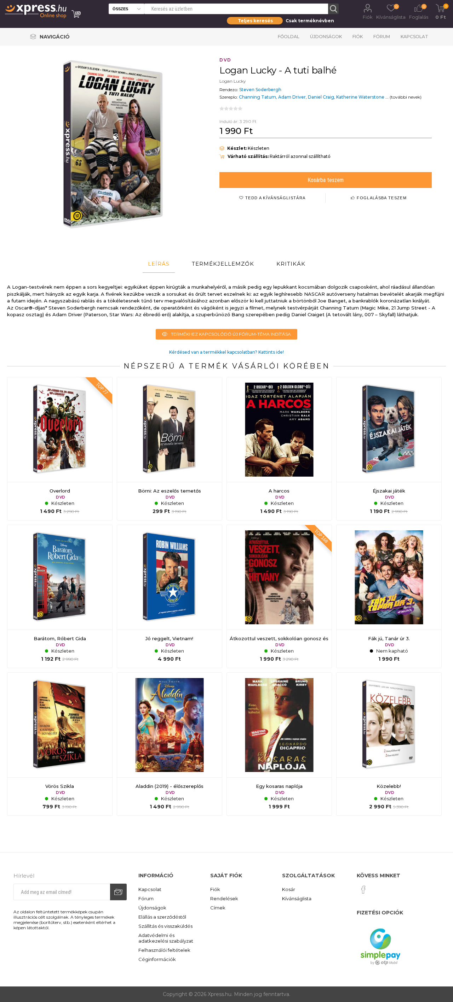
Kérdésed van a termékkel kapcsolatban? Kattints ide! (226, 352)
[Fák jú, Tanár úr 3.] (389, 596)
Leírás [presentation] (159, 263)
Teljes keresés (255, 20)
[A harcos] (279, 448)
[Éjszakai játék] (389, 448)
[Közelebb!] (389, 744)
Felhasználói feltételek (164, 950)
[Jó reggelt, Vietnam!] (169, 596)
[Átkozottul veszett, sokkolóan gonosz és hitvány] (279, 596)
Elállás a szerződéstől (162, 917)
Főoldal (288, 36)
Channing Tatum (257, 97)
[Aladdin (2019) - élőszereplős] (169, 744)
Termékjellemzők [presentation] (223, 263)
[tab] (159, 264)
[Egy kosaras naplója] (279, 744)
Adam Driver (292, 97)
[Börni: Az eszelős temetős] (169, 448)
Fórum (381, 36)
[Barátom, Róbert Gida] (59, 596)
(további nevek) (406, 97)
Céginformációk (157, 959)
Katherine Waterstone (360, 97)
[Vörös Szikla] (59, 744)
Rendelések (224, 898)
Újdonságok (326, 36)
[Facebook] (363, 889)
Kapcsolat (414, 36)
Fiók (368, 17)
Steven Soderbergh (260, 89)
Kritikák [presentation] (290, 263)
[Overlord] (59, 448)
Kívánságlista (296, 898)
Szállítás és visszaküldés (165, 926)
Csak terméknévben (310, 20)
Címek (217, 907)
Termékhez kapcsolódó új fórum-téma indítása (231, 334)
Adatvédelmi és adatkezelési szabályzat (165, 938)
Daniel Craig (321, 97)
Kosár (288, 889)
